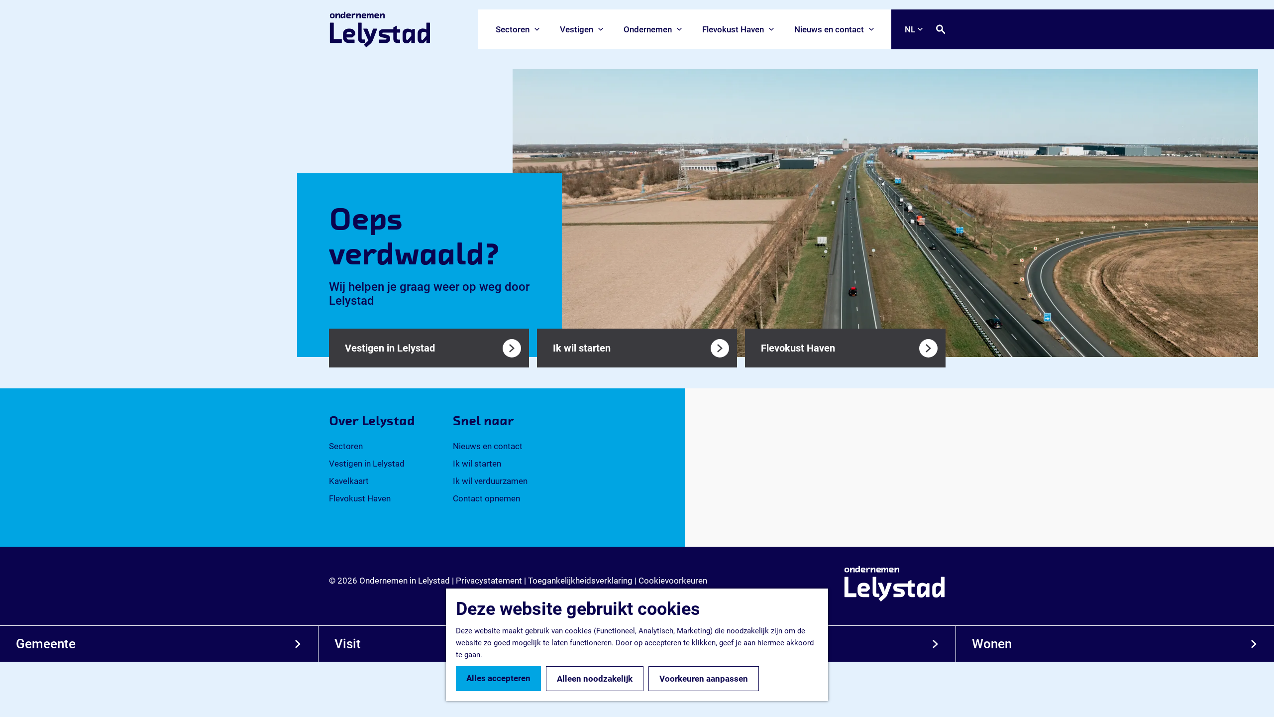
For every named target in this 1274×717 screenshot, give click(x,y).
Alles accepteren (498, 678)
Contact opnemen (486, 498)
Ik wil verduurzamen (490, 481)
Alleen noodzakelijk (595, 679)
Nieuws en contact (488, 446)
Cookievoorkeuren (672, 581)
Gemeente (46, 643)
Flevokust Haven (360, 498)
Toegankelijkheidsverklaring (580, 581)
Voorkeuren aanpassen (703, 679)
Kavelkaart (349, 481)
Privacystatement (489, 581)
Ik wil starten (477, 464)
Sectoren (346, 446)
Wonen (992, 643)
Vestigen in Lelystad (367, 464)
